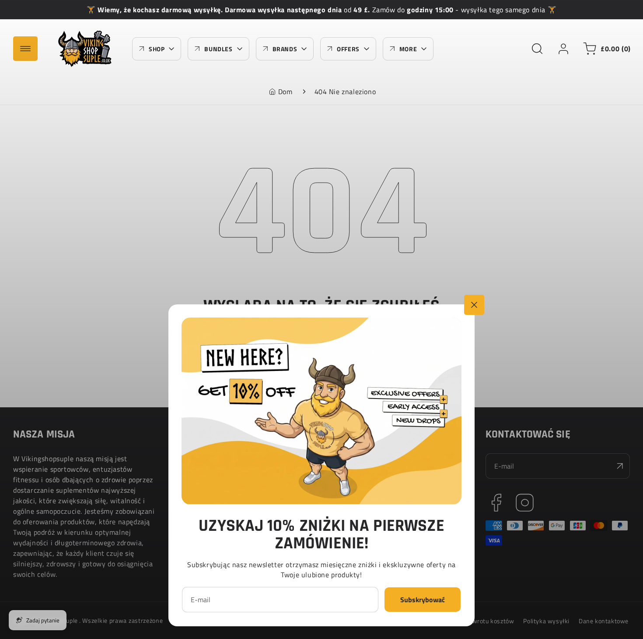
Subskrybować (422, 599)
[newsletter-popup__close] (474, 305)
